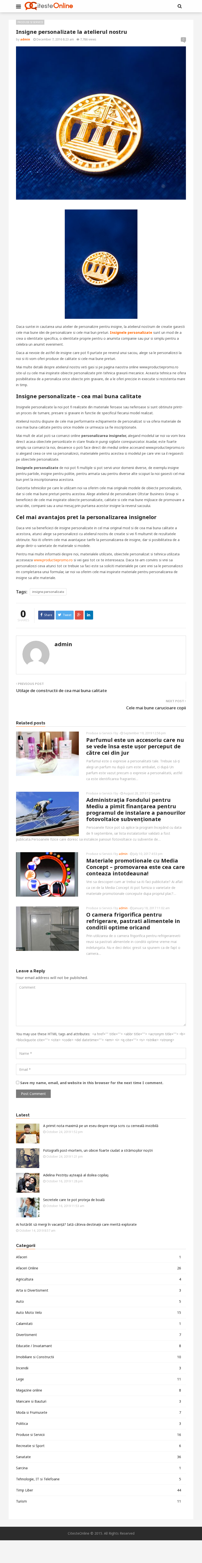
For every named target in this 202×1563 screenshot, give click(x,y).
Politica (98, 1423)
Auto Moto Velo (98, 1312)
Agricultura (98, 1279)
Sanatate (98, 1456)
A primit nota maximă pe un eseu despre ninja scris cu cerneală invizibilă (100, 1125)
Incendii (98, 1368)
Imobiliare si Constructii (98, 1357)
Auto (98, 1301)
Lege (98, 1379)
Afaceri (98, 1257)
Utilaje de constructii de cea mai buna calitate (61, 690)
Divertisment (98, 1334)
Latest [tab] (23, 1115)
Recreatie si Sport (98, 1445)
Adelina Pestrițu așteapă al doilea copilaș (76, 1175)
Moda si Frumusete (98, 1412)
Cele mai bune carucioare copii (156, 708)
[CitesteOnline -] (49, 6)
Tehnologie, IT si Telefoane (98, 1479)
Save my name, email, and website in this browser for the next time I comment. (91, 1082)
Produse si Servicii (30, 22)
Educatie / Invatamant (98, 1345)
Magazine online (98, 1390)
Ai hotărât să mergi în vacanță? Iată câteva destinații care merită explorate (76, 1224)
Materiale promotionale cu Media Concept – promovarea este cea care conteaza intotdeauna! (135, 867)
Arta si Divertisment (98, 1290)
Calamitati (98, 1323)
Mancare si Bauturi (98, 1401)
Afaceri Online (98, 1268)
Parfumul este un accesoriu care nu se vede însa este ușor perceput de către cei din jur (135, 746)
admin (63, 644)
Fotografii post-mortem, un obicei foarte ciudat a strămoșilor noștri (98, 1150)
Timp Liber (98, 1490)
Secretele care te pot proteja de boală (74, 1199)
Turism (98, 1501)
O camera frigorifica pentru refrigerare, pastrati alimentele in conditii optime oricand (133, 921)
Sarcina (98, 1468)
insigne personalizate (48, 591)
